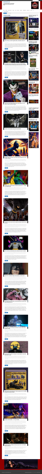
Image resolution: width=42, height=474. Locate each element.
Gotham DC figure (22, 66)
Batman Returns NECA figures (11, 66)
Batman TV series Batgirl (11, 188)
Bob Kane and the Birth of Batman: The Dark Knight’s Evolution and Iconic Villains (15, 354)
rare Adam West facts (7, 279)
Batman (18, 41)
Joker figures (11, 394)
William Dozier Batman (16, 279)
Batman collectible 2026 (13, 224)
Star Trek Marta (25, 188)
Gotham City (9, 160)
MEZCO (20, 41)
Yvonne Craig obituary (7, 189)
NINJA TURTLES (28, 10)
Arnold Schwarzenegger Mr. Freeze (18, 329)
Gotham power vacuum (16, 447)
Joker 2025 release (6, 304)
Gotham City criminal (11, 447)
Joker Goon (14, 394)
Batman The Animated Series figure (20, 224)
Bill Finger (6, 356)
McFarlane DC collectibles (21, 304)
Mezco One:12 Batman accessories (16, 226)
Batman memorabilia (19, 278)
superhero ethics (17, 160)
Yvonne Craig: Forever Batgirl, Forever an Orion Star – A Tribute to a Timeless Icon (16, 186)
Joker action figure (11, 304)
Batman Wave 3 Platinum (19, 252)
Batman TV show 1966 (23, 278)
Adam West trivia (9, 278)
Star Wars (21, 10)
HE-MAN (13, 10)
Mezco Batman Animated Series (9, 226)
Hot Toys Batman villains (20, 330)
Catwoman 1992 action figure (17, 66)
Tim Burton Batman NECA (21, 69)
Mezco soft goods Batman (23, 226)
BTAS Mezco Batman (10, 225)
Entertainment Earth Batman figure (21, 253)
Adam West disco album (14, 277)
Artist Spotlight (10, 10)
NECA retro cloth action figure (14, 68)
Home (3, 10)
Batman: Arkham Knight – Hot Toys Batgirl (12, 419)
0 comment (7, 42)
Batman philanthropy (23, 159)
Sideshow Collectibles (10, 423)
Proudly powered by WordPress (28, 472)
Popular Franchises (6, 11)
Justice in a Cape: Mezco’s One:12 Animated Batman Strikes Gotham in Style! (16, 222)
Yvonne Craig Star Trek (12, 189)
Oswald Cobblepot (10, 448)
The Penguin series (21, 448)
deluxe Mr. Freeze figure (10, 330)
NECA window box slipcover (11, 69)
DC (33, 10)
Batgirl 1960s (22, 187)
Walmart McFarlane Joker (15, 305)
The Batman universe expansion (15, 448)
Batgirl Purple (8, 421)
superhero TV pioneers (11, 279)
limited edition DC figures (15, 304)
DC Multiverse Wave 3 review (15, 253)
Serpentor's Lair (6, 2)
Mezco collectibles (19, 394)
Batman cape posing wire (8, 224)
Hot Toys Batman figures (15, 330)
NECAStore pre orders (16, 69)
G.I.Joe (15, 10)
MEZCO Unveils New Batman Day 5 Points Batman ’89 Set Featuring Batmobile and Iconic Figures (16, 392)
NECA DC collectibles (8, 68)
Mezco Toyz (18, 105)
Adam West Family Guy (19, 277)
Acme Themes (38, 472)
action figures (15, 41)
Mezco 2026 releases (20, 225)
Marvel (31, 10)
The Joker (21, 105)
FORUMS (6, 10)
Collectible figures (7, 394)
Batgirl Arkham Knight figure (19, 420)
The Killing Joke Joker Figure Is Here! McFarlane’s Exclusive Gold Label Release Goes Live (15, 302)
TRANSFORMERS (24, 10)
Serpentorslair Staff (10, 41)
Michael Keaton (22, 41)
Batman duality (19, 159)
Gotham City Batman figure (15, 225)
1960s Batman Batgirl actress (18, 187)
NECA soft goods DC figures (21, 68)
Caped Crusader (10, 357)
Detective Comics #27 (21, 357)
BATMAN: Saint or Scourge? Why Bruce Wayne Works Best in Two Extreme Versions (15, 158)
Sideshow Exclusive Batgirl (16, 423)
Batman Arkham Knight (12, 421)
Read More (6, 48)
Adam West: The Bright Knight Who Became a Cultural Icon (14, 275)
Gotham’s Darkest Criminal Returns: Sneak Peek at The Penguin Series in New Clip (15, 445)
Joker (9, 394)
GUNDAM (18, 10)
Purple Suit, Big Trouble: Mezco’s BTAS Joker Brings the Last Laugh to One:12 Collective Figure (15, 104)
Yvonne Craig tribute (17, 189)
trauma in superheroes (21, 160)
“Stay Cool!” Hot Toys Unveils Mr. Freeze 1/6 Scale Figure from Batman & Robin (15, 328)
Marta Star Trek (21, 188)
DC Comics (18, 357)
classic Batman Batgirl (17, 188)
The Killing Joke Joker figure (10, 305)
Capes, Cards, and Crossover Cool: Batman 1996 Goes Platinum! (15, 250)
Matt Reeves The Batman (21, 447)
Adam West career (10, 277)
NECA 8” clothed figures (10, 67)
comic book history (15, 357)
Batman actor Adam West (14, 278)
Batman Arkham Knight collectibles (18, 421)
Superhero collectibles (24, 394)
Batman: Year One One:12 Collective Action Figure (13, 128)
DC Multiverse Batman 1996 (9, 253)
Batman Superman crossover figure (13, 252)
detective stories (6, 160)
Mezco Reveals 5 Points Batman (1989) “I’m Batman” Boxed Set (15, 40)
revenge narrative (13, 160)
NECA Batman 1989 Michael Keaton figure (17, 67)
